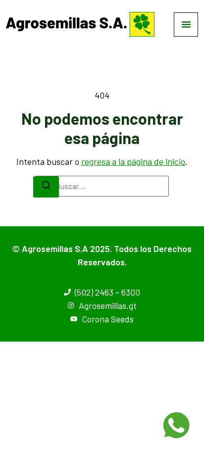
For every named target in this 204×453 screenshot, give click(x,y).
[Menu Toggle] (186, 24)
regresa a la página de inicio (133, 161)
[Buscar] (46, 187)
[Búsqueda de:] (102, 186)
